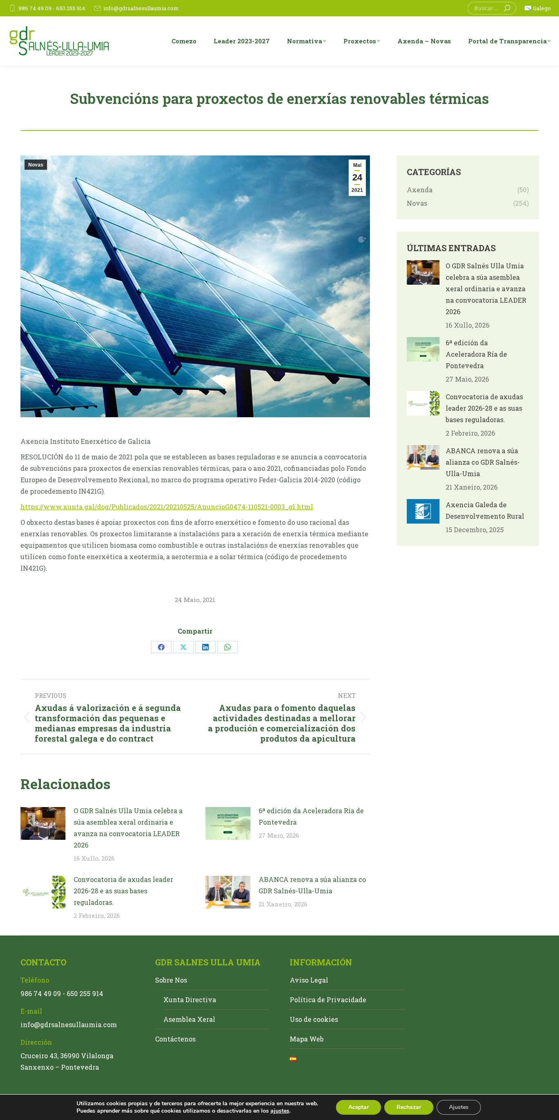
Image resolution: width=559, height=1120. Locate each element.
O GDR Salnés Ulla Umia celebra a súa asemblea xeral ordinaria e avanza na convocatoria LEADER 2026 (128, 827)
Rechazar (409, 1107)
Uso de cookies (314, 1019)
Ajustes (459, 1107)
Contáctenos (175, 1039)
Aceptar (358, 1107)
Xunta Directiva (189, 999)
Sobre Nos (171, 980)
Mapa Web (307, 1039)
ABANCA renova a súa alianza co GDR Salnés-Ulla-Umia (312, 885)
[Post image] (42, 823)
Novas (35, 165)
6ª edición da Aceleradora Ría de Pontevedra (311, 816)
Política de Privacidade (328, 999)
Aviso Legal (309, 980)
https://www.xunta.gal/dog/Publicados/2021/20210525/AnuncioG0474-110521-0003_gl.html (166, 506)
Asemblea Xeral (189, 1019)
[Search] (507, 8)
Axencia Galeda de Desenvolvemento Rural (485, 510)
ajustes (279, 1111)
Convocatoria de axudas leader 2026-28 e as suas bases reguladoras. (123, 890)
